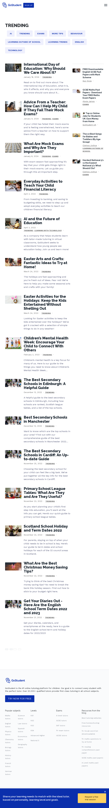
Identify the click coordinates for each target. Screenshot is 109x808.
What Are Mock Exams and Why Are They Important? (44, 148)
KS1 (32, 716)
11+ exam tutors (62, 731)
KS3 (32, 726)
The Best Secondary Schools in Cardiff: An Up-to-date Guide (46, 455)
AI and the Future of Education (42, 221)
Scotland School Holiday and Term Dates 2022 (46, 528)
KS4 (32, 731)
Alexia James (89, 101)
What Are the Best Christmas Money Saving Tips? (46, 567)
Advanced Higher (38, 736)
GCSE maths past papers (92, 758)
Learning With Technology (48, 231)
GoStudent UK (89, 125)
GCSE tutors (61, 721)
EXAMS (55, 119)
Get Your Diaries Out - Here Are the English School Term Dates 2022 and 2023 (45, 607)
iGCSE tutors (61, 736)
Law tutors (22, 724)
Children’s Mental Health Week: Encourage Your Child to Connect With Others (46, 344)
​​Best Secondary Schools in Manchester (45, 419)
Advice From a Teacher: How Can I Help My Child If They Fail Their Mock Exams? (45, 108)
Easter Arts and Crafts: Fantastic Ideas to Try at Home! (45, 263)
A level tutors (62, 716)
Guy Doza (87, 81)
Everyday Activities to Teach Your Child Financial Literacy (43, 185)
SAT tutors (60, 726)
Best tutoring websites (91, 718)
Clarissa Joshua (90, 145)
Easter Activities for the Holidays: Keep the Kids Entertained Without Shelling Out (45, 302)
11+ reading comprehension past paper (90, 750)
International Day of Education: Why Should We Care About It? (44, 68)
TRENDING (47, 77)
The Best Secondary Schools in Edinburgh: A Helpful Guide (44, 384)
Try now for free (20, 698)
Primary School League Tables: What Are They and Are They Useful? (44, 493)
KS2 (32, 721)
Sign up (29, 5)
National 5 (35, 740)
